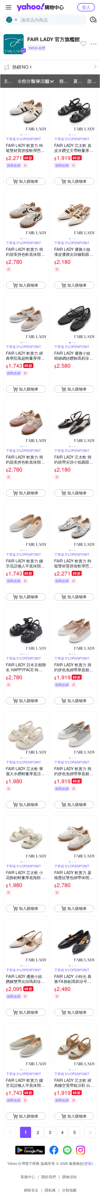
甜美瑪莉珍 (92, 81)
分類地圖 (69, 1190)
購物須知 (69, 1176)
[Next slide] (44, 110)
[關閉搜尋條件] (15, 19)
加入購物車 (28, 181)
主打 (8, 81)
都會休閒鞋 (64, 81)
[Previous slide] (7, 110)
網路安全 (31, 1190)
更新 (88, 1163)
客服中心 (28, 1176)
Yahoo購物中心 (40, 7)
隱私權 (50, 1190)
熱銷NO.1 (22, 67)
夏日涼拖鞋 (78, 81)
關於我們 (48, 1176)
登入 (86, 7)
